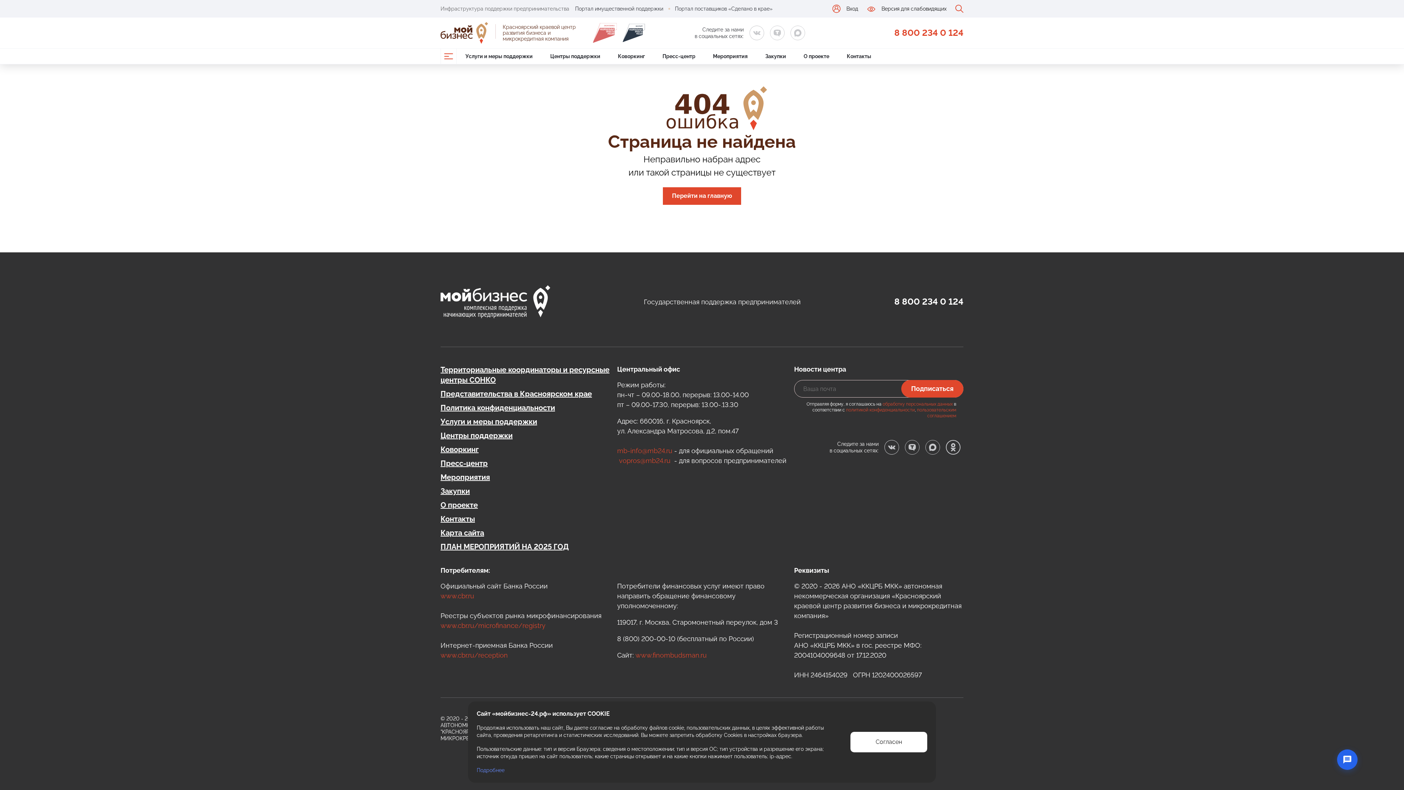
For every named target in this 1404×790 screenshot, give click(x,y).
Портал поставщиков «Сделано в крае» (724, 9)
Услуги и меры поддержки (489, 421)
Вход (852, 9)
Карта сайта (462, 532)
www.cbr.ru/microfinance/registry (493, 625)
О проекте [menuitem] (816, 56)
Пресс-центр (464, 463)
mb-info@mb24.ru (644, 451)
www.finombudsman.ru (671, 655)
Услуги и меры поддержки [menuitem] (499, 56)
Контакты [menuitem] (859, 56)
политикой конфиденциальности (880, 410)
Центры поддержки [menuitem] (575, 56)
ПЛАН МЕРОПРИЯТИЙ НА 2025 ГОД (505, 546)
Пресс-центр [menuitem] (679, 56)
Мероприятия (465, 477)
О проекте (459, 505)
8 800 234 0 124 (928, 32)
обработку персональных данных (918, 404)
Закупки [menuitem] (775, 56)
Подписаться (932, 388)
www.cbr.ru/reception (474, 655)
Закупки (455, 491)
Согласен (889, 741)
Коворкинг (460, 449)
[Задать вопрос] (1347, 759)
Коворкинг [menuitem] (631, 56)
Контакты (458, 519)
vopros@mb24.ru (645, 460)
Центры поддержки (477, 435)
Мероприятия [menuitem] (730, 56)
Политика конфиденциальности (498, 407)
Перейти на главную (702, 195)
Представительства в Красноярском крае (516, 394)
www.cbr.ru (457, 596)
